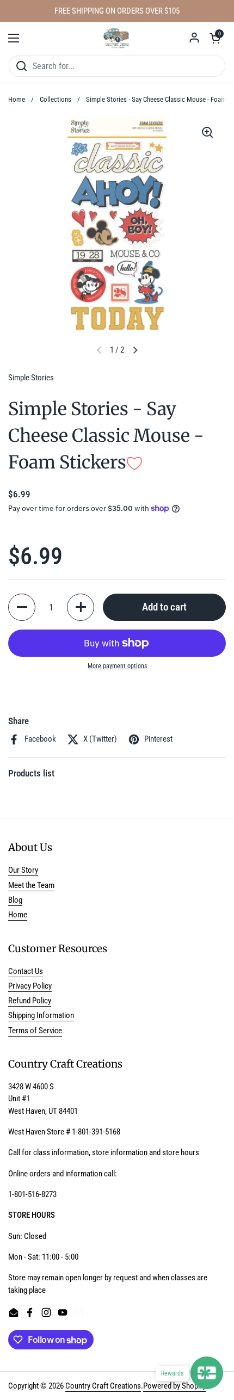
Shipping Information (41, 1015)
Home (16, 99)
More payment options (117, 666)
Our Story (23, 870)
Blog (15, 900)
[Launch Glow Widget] (206, 1372)
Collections (55, 99)
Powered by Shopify (174, 1386)
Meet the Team (31, 885)
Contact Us (25, 971)
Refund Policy (29, 1001)
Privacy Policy (30, 986)
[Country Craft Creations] (117, 38)
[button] (215, 38)
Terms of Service (35, 1030)
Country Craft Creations (103, 1386)
